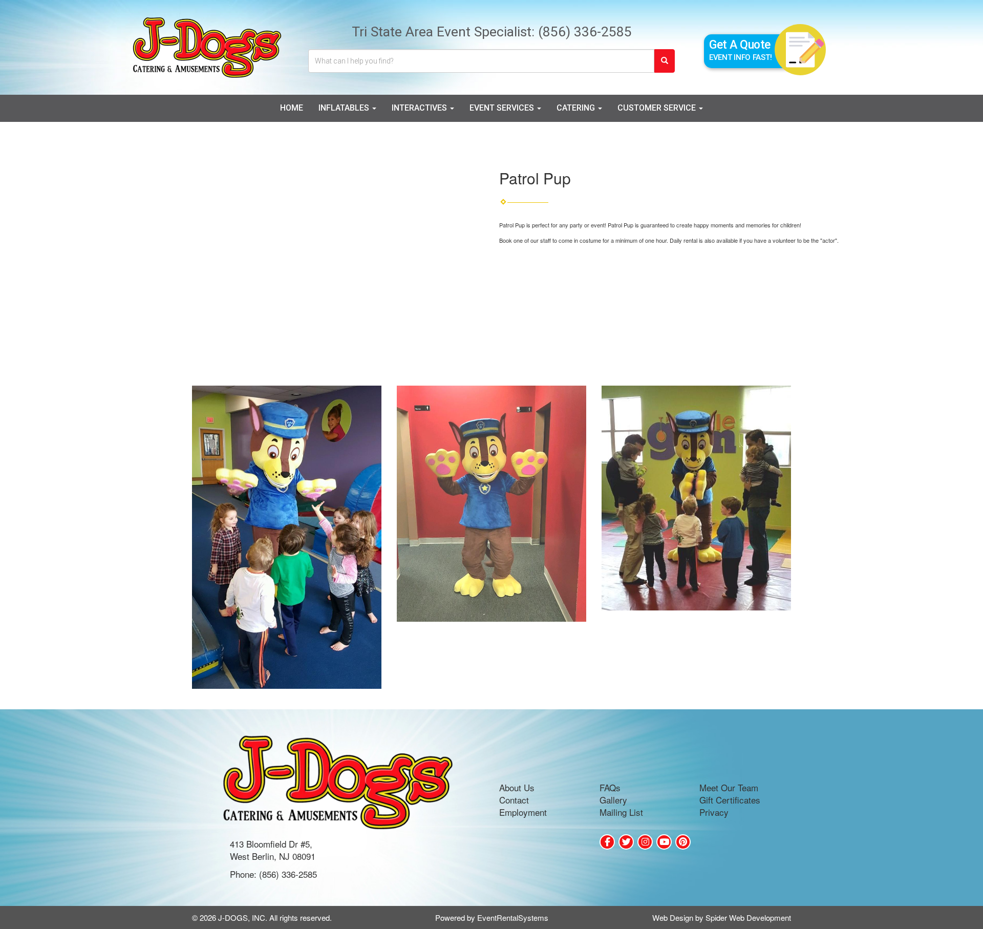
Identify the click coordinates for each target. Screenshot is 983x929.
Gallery (613, 799)
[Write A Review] (645, 842)
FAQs (610, 787)
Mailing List (621, 812)
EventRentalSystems (512, 917)
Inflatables (344, 108)
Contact (514, 799)
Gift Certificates (729, 799)
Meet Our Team (728, 787)
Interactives (420, 108)
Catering (577, 108)
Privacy (714, 812)
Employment (523, 812)
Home (291, 108)
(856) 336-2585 (585, 31)
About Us (517, 787)
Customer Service (657, 108)
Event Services (502, 108)
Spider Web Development (748, 917)
